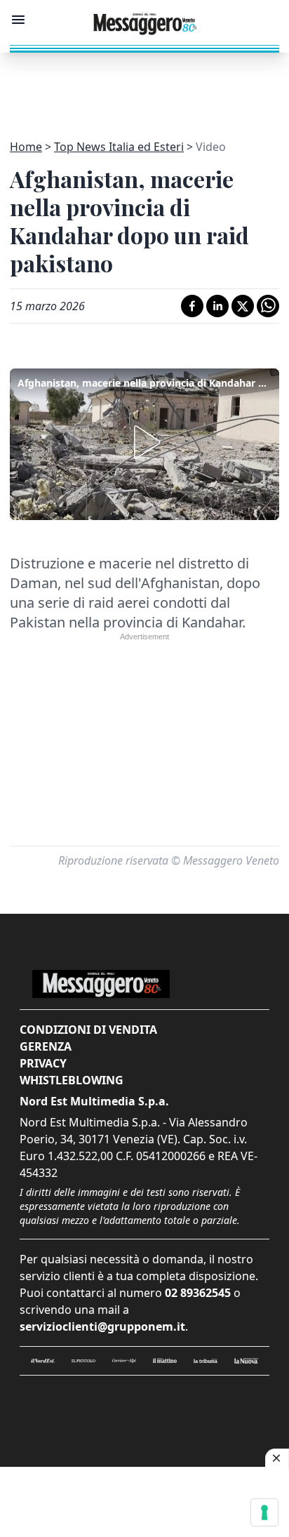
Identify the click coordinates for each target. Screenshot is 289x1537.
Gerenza (46, 1046)
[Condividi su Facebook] (192, 306)
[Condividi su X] (242, 306)
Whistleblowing (71, 1080)
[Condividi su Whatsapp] (268, 306)
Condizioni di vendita (88, 1029)
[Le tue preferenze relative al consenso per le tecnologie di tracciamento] (264, 1512)
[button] (144, 442)
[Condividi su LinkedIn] (217, 306)
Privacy (43, 1063)
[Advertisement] (144, 88)
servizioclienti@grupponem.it (102, 1326)
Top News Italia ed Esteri (119, 146)
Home (26, 146)
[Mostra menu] (18, 19)
